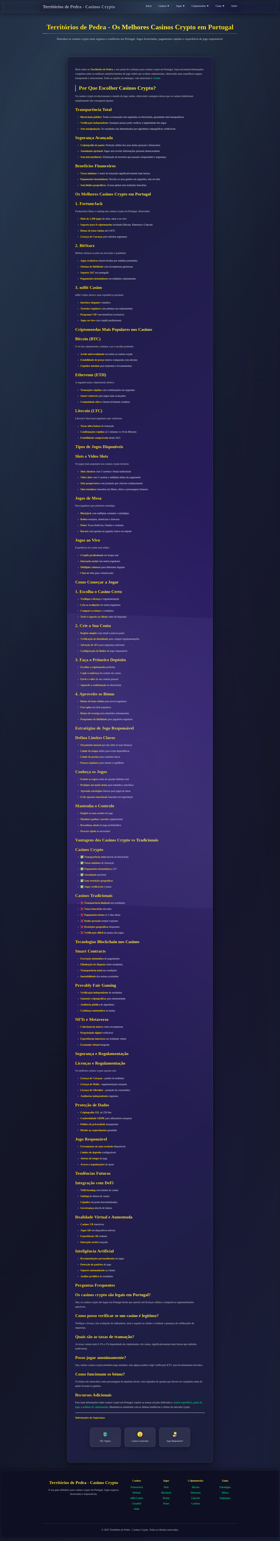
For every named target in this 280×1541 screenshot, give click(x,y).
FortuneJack (136, 1487)
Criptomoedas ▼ (200, 6)
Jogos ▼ (180, 6)
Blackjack (166, 1492)
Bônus (225, 1492)
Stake (137, 1508)
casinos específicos (182, 1402)
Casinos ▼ (163, 6)
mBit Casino (136, 1498)
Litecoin (195, 1498)
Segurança (225, 1498)
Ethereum (196, 1492)
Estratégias (225, 1487)
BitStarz (137, 1492)
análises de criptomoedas (95, 1407)
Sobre (234, 6)
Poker (166, 1503)
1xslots (156, 78)
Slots (166, 1487)
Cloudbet (136, 1503)
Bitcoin (195, 1487)
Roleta (166, 1498)
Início (149, 6)
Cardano (195, 1503)
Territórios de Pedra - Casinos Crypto (79, 6)
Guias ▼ (220, 6)
